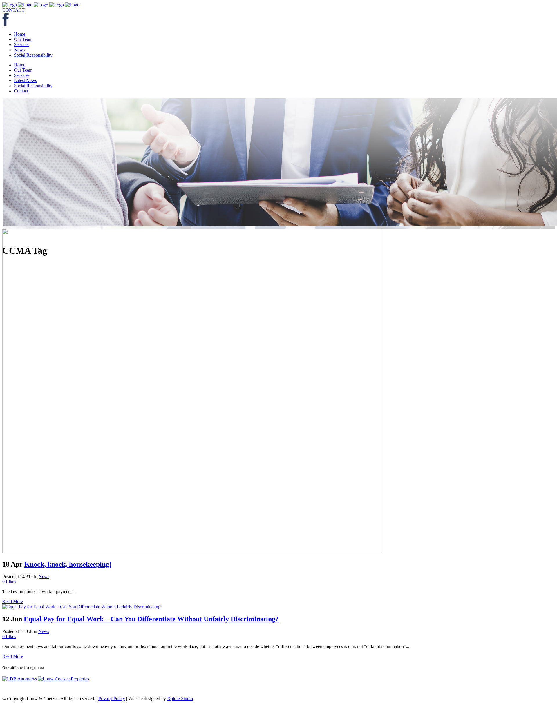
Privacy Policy (111, 698)
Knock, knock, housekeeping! (67, 564)
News (44, 576)
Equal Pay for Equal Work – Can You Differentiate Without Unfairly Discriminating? (151, 619)
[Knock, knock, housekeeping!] (191, 551)
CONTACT (13, 10)
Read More (12, 601)
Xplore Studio (180, 698)
